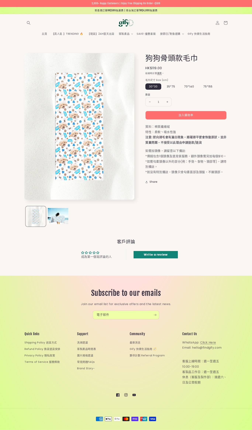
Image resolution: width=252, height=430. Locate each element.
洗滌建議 (82, 342)
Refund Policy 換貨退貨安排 (42, 349)
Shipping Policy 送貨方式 (41, 342)
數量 (147, 94)
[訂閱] (155, 315)
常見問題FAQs (86, 362)
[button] (29, 23)
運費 (159, 73)
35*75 (171, 86)
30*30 (153, 86)
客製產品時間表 (86, 349)
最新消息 (135, 342)
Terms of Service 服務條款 (42, 362)
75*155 (208, 86)
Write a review (156, 254)
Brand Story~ (85, 368)
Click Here (208, 342)
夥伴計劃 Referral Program (147, 355)
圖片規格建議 (85, 355)
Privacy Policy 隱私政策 (40, 355)
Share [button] (154, 182)
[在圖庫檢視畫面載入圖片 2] (58, 216)
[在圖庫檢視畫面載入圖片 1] (35, 216)
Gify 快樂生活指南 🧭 (143, 349)
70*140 (189, 86)
